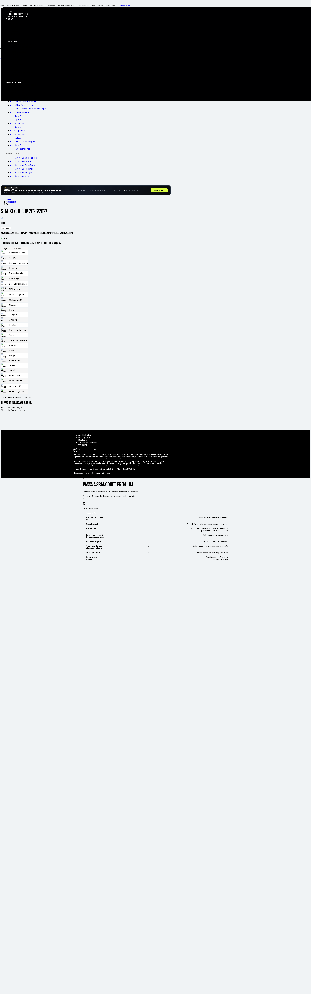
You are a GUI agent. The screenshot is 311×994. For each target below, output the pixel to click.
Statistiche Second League (13, 410)
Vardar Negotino (16, 375)
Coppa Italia (17, 64)
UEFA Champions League (23, 44)
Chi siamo (82, 445)
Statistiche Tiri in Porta (22, 90)
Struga (12, 355)
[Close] (84, 478)
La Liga (14, 70)
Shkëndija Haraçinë (18, 340)
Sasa (11, 335)
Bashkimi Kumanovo (18, 263)
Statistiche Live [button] (13, 82)
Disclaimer (83, 440)
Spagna (14, 26)
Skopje (12, 351)
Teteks (12, 365)
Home (9, 11)
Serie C (14, 75)
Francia (14, 31)
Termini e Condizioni (87, 442)
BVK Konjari (14, 278)
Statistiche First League (11, 407)
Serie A (14, 54)
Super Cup (16, 67)
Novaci (12, 305)
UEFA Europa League (21, 47)
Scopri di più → (159, 190)
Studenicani (14, 360)
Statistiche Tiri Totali (21, 92)
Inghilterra (16, 24)
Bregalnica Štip (16, 273)
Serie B (14, 62)
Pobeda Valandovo (17, 330)
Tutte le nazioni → (20, 39)
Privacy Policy (84, 437)
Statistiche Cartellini (20, 87)
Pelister (12, 325)
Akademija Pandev (17, 252)
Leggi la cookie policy (124, 5)
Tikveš (12, 370)
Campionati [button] (11, 41)
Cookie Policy (84, 435)
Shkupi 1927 (15, 345)
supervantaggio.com (103, 473)
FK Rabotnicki (15, 289)
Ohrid (11, 310)
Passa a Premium (93, 513)
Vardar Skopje (15, 380)
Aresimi (12, 258)
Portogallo (16, 34)
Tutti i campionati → (21, 79)
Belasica (13, 268)
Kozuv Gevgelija (16, 294)
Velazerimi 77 (15, 386)
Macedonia (11, 202)
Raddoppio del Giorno (17, 14)
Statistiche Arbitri (19, 97)
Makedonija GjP (16, 300)
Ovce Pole (14, 320)
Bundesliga (16, 59)
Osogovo (13, 315)
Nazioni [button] (9, 19)
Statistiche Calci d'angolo (23, 85)
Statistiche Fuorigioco (21, 95)
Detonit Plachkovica (18, 284)
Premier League (18, 52)
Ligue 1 (14, 57)
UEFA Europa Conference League (28, 49)
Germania (15, 29)
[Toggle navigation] (2, 7)
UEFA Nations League (22, 72)
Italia (13, 21)
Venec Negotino (16, 391)
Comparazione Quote (16, 16)
